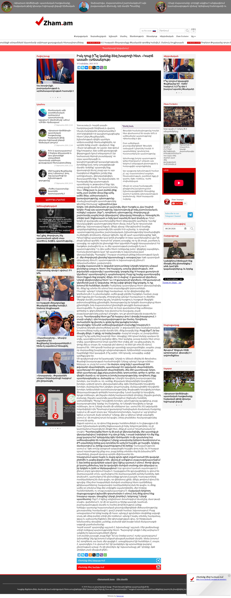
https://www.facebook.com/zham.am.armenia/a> (211, 579)
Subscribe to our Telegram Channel (173, 214)
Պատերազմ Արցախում (115, 48)
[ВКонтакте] (86, 67)
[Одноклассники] (90, 67)
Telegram (96, 560)
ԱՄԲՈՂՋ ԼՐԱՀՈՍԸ (55, 200)
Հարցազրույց (171, 236)
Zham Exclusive (182, 36)
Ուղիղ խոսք (43, 56)
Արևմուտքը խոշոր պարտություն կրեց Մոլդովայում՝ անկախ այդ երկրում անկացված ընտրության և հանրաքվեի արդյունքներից (140, 162)
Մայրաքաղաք (171, 325)
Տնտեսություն (137, 36)
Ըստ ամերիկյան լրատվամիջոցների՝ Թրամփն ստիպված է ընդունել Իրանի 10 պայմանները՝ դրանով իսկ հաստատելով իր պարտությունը (139, 148)
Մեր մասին (122, 579)
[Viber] (101, 67)
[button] (39, 77)
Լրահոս (41, 104)
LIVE (166, 170)
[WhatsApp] (105, 67)
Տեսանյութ (151, 36)
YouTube (96, 567)
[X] (94, 67)
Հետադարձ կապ (106, 579)
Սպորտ (168, 369)
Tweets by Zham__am (171, 282)
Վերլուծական (167, 36)
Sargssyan (120, 596)
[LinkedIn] (97, 67)
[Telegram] (79, 67)
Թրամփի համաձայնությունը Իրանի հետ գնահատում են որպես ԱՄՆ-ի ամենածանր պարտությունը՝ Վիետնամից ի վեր (141, 135)
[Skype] (82, 67)
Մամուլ (123, 36)
